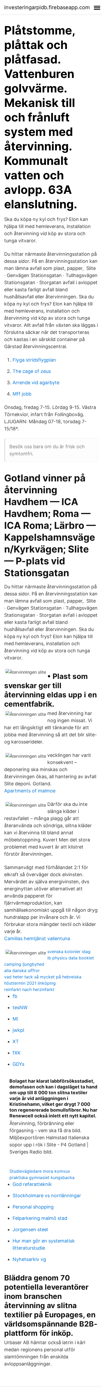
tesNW (20, 1007)
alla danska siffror (22, 970)
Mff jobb (22, 394)
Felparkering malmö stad (40, 1218)
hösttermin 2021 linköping (30, 983)
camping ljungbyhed (24, 964)
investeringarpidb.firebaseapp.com (47, 7)
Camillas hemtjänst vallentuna (37, 938)
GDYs (18, 1064)
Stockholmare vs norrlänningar (47, 1195)
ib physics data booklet (70, 957)
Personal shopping (33, 1207)
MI (15, 1019)
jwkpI (18, 1030)
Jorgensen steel (30, 1229)
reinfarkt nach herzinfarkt (29, 989)
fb (15, 996)
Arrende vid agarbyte (36, 382)
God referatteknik (32, 1184)
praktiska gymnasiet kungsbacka (42, 1177)
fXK (17, 1053)
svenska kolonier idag (68, 951)
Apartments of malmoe (29, 790)
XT (16, 1041)
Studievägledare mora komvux (39, 1171)
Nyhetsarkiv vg (29, 1259)
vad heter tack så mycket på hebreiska (42, 976)
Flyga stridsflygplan (34, 360)
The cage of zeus (32, 371)
